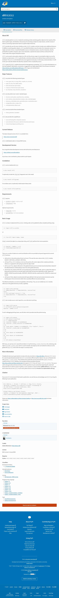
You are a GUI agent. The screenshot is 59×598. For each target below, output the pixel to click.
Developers (7, 471)
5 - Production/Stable (10, 466)
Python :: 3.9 (8, 489)
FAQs (10, 533)
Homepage (7, 407)
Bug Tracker (7, 412)
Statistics (29, 529)
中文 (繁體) (54, 587)
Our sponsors (29, 533)
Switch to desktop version (29, 579)
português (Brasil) (26, 587)
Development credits (48, 533)
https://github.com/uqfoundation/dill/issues (13, 68)
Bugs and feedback (48, 525)
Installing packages (9, 525)
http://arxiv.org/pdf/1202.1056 (38, 398)
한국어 (37, 588)
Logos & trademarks (29, 531)
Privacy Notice (28, 548)
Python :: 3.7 (8, 486)
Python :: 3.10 (8, 491)
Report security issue (30, 544)
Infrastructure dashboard (29, 527)
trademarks (41, 566)
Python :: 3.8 (8, 488)
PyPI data (5, 423)
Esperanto (33, 588)
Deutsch (43, 587)
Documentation (8, 414)
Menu (52, 3)
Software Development (10, 500)
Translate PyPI (48, 529)
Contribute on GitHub (48, 527)
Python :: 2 (7, 481)
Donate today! (29, 563)
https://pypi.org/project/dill (10, 137)
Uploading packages (10, 527)
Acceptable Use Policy (29, 549)
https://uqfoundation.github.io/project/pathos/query (15, 70)
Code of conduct (29, 546)
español (11, 587)
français (15, 587)
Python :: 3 (7, 484)
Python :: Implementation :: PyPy (13, 494)
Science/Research (9, 472)
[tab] (7, 30)
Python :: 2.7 (8, 483)
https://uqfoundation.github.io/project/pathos (19, 398)
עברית (28, 588)
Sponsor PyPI (49, 531)
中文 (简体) (48, 587)
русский (24, 588)
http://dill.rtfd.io (41, 356)
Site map (29, 571)
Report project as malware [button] (29, 505)
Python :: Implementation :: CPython (13, 493)
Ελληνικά (38, 587)
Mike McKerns (15, 446)
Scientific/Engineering (10, 499)
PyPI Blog (29, 525)
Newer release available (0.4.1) (11, 428)
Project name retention (9, 531)
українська (33, 587)
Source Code (7, 416)
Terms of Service (29, 542)
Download (6, 409)
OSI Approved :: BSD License (11, 477)
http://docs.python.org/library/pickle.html (12, 363)
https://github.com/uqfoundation (12, 152)
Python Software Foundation (30, 570)
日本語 (20, 587)
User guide (9, 529)
